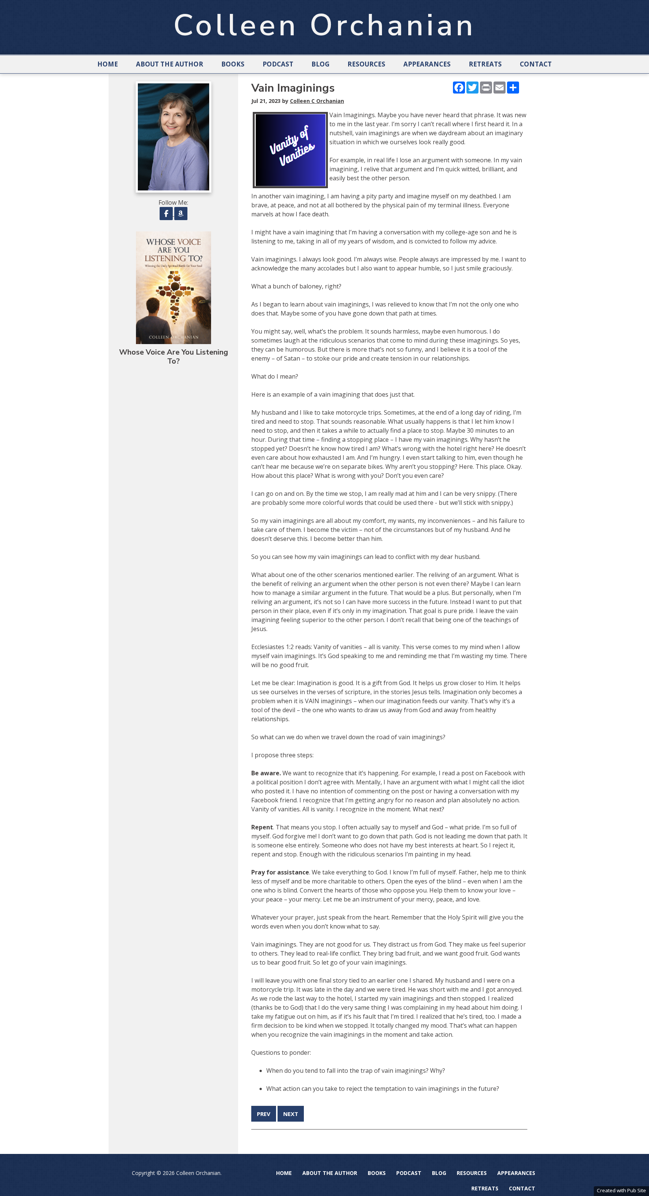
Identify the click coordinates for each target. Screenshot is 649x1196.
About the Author (169, 64)
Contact (536, 64)
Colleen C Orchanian (317, 100)
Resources (366, 64)
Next (290, 1113)
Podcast (278, 64)
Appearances (427, 64)
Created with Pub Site (621, 1190)
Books (233, 64)
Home (107, 64)
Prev (263, 1113)
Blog (320, 64)
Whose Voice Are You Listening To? (173, 356)
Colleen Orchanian (324, 25)
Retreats (485, 64)
